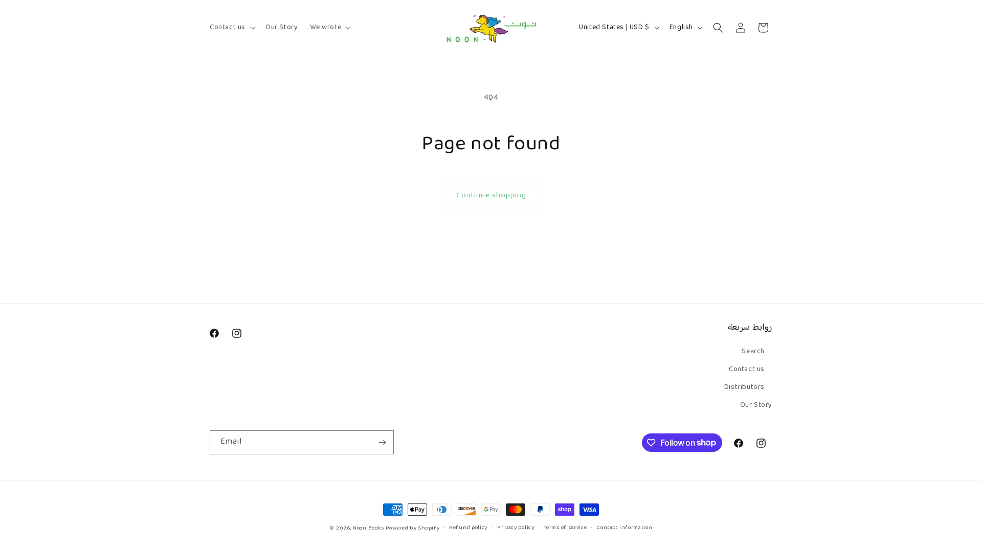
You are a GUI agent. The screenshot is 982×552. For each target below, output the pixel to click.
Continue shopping (491, 195)
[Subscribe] (382, 442)
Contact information (624, 528)
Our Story (756, 405)
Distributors (744, 387)
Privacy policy (515, 528)
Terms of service (565, 528)
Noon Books (368, 528)
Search (753, 352)
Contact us (747, 369)
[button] (231, 27)
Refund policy (468, 528)
